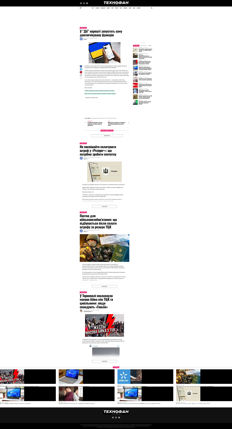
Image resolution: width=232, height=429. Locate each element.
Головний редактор (87, 311)
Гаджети (108, 8)
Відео (134, 8)
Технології (97, 8)
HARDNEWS (125, 8)
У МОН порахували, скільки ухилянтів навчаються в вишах (99, 90)
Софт (112, 8)
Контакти (138, 8)
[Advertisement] (36, 17)
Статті (93, 8)
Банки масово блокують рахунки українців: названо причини (100, 93)
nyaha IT (85, 39)
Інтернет (116, 8)
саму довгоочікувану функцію (98, 118)
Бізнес (130, 8)
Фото (121, 8)
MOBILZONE (103, 8)
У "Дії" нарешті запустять (111, 118)
